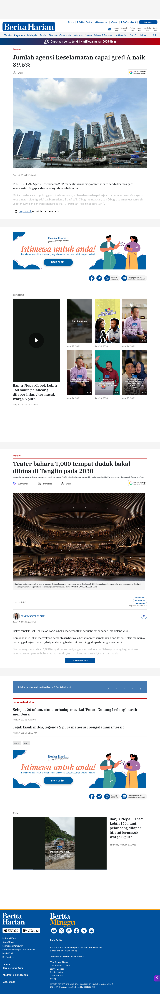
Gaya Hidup (65, 35)
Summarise (23, 483)
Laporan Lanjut (80, 660)
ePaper (114, 22)
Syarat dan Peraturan (12, 945)
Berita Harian (56, 972)
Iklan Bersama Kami (12, 967)
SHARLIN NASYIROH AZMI (33, 616)
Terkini (8, 35)
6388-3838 (8, 981)
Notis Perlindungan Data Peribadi (18, 949)
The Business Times (60, 965)
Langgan (148, 21)
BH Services (8, 957)
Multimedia (120, 35)
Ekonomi (53, 35)
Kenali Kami (8, 942)
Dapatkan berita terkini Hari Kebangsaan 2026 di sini (83, 41)
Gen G (133, 35)
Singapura (19, 35)
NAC (26, 743)
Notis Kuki (7, 953)
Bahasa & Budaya (102, 35)
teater (17, 743)
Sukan (88, 35)
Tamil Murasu (56, 975)
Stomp (53, 978)
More (143, 35)
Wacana (78, 35)
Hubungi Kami (9, 938)
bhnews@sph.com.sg (67, 950)
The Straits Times (59, 962)
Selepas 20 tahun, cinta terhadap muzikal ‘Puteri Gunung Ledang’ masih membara (75, 711)
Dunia (43, 35)
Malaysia (32, 35)
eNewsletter (101, 22)
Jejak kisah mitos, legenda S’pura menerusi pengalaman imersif (68, 727)
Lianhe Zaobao (57, 968)
